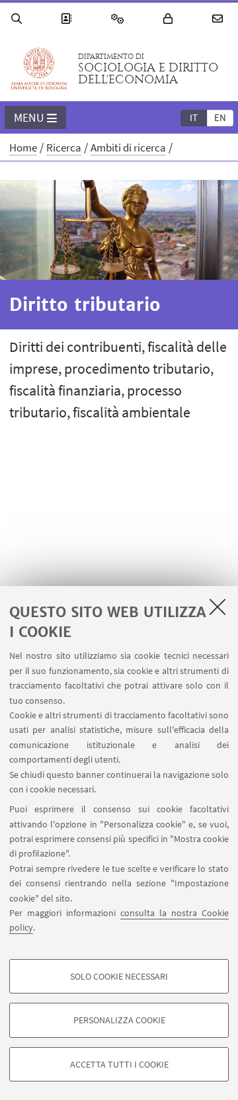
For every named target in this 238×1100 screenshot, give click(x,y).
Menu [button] (29, 117)
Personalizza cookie (119, 1020)
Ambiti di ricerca (128, 147)
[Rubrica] (68, 18)
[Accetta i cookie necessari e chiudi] (217, 606)
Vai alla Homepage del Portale (39, 69)
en (220, 117)
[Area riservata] (169, 18)
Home (23, 147)
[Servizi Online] (119, 18)
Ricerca (63, 147)
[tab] (193, 117)
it (194, 117)
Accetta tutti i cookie (119, 1064)
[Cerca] (18, 18)
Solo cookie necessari (119, 976)
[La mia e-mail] (219, 18)
